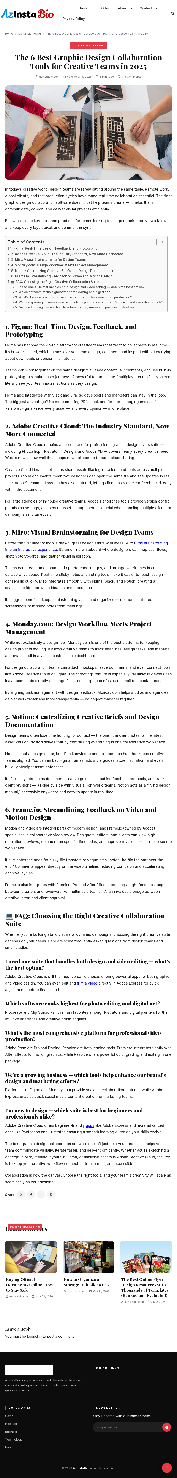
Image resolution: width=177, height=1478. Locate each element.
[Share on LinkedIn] (41, 1194)
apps (90, 1125)
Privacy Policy (74, 19)
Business (11, 1432)
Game (9, 1416)
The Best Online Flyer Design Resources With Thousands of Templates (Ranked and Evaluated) (145, 1287)
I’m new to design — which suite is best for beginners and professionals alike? (76, 307)
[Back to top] (167, 1468)
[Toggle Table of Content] (158, 242)
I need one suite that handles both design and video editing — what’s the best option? (81, 287)
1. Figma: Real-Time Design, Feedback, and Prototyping (54, 248)
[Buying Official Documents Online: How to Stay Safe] (31, 1257)
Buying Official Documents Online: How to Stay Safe (29, 1284)
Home (9, 33)
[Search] (172, 13)
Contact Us (148, 8)
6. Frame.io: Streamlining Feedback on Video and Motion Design (61, 276)
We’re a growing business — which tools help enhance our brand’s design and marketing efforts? (91, 302)
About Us (125, 8)
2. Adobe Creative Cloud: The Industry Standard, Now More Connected (67, 254)
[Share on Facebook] (31, 1194)
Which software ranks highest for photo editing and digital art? (64, 292)
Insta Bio (86, 8)
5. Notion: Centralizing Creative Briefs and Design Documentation (62, 271)
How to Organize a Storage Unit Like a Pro (87, 1281)
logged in (34, 1336)
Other (105, 8)
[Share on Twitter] (21, 1194)
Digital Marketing (29, 33)
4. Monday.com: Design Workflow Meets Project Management (59, 265)
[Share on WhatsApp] (51, 1194)
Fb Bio (67, 8)
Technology (13, 1439)
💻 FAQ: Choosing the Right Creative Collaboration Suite (55, 282)
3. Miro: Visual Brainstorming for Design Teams (48, 260)
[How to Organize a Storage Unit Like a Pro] (88, 1257)
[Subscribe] (166, 1427)
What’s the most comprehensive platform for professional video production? (75, 297)
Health (9, 1447)
